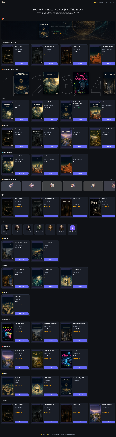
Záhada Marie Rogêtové (21, 242)
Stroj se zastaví (19, 102)
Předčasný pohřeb (49, 46)
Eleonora (75, 350)
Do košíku (21, 63)
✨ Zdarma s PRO (18, 54)
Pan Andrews (77, 269)
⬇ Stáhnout (79, 119)
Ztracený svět (47, 102)
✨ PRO (96, 2)
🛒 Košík (112, 2)
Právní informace (55, 434)
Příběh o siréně (48, 269)
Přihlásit (101, 2)
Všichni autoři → (111, 222)
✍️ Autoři (43, 434)
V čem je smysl (48, 242)
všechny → (112, 179)
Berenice (104, 198)
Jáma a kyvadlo (19, 46)
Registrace (106, 2)
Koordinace (18, 296)
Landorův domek (107, 129)
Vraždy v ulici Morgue (79, 323)
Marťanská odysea (107, 46)
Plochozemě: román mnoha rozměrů (78, 102)
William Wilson (77, 46)
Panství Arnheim (77, 129)
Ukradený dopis (19, 323)
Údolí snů (104, 102)
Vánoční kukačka (19, 269)
